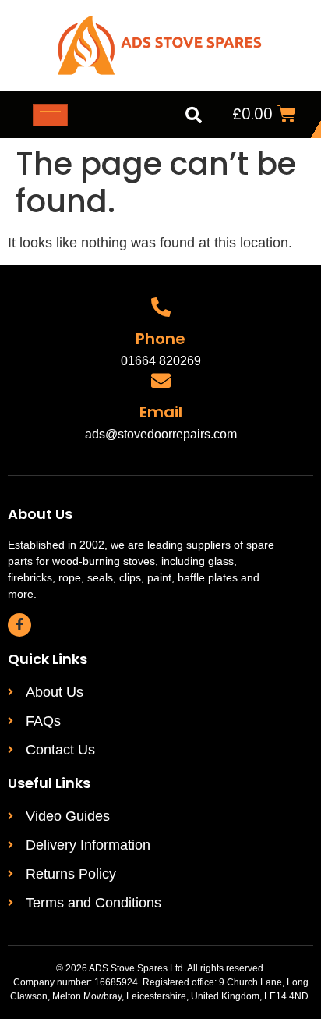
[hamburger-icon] (50, 115)
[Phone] (161, 307)
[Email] (161, 380)
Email (160, 412)
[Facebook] (19, 625)
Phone (160, 339)
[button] (193, 114)
